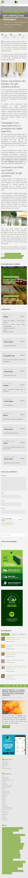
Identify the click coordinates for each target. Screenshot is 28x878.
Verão (5, 848)
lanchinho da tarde (8, 857)
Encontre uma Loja (6, 763)
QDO (3, 789)
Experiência (4, 794)
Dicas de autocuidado (6, 787)
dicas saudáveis (15, 839)
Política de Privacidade (6, 768)
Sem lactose (6, 866)
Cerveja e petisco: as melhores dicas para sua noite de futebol (12, 281)
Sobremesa (12, 844)
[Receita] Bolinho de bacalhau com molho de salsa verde (12, 300)
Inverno (3, 799)
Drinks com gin (7, 871)
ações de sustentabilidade (9, 862)
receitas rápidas (7, 832)
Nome (2, 493)
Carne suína (13, 868)
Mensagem (4, 475)
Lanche (11, 841)
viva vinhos (21, 862)
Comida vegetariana (16, 866)
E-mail (3, 500)
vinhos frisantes (6, 49)
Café (3, 776)
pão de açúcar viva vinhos (15, 848)
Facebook (13, 686)
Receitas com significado (7, 785)
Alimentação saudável (9, 835)
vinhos (7, 255)
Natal (13, 255)
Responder (22, 316)
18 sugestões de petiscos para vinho (15, 660)
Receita (3, 788)
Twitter (21, 686)
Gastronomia (5, 795)
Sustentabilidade (5, 811)
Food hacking (5, 806)
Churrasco (6, 853)
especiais (20, 844)
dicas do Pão (20, 835)
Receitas (6, 828)
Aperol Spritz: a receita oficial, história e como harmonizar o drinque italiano (13, 693)
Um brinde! (4, 805)
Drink (5, 837)
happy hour (6, 864)
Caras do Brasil (5, 777)
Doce (18, 841)
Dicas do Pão (5, 784)
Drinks (3, 803)
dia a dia (5, 868)
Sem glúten (6, 839)
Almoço (13, 828)
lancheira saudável (17, 871)
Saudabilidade (5, 814)
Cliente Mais (4, 765)
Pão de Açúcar (16, 2)
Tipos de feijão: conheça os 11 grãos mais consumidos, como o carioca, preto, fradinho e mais (16, 667)
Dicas (3, 810)
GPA (3, 767)
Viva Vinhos (4, 818)
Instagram (17, 686)
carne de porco (7, 873)
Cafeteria (4, 783)
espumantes (23, 47)
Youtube (25, 686)
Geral (22, 634)
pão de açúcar (9, 253)
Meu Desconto (5, 820)
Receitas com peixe (8, 850)
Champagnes (16, 49)
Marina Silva (7, 697)
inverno (19, 864)
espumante (20, 255)
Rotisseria (4, 798)
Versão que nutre (5, 778)
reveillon (13, 257)
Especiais (4, 817)
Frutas (5, 855)
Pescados (4, 781)
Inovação (4, 813)
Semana (5, 634)
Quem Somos (5, 761)
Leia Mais (6, 726)
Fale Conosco (5, 764)
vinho (13, 864)
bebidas (5, 846)
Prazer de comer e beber (11, 11)
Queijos (3, 800)
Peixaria (3, 802)
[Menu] (2, 2)
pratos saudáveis (7, 859)
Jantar (19, 828)
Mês (14, 634)
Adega (19, 257)
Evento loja (4, 796)
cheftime (17, 855)
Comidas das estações (6, 807)
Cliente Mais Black (5, 791)
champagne (5, 257)
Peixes (5, 844)
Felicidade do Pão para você (8, 780)
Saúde (17, 837)
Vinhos (22, 11)
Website (3, 508)
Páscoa (18, 253)
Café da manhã (15, 853)
